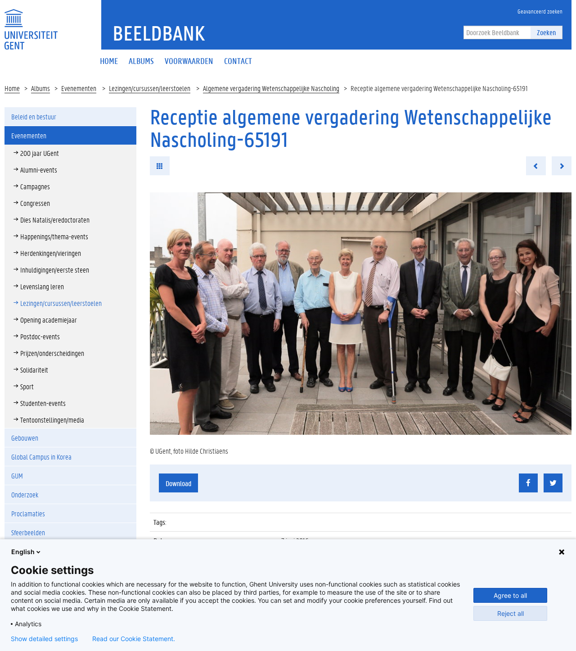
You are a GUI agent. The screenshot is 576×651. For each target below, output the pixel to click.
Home (12, 88)
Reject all (510, 613)
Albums (40, 88)
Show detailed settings (44, 638)
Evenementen (78, 88)
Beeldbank (158, 33)
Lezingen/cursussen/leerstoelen (149, 88)
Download (178, 483)
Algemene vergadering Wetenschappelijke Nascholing (271, 88)
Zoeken (546, 32)
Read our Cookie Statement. (133, 638)
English (23, 551)
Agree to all (510, 595)
